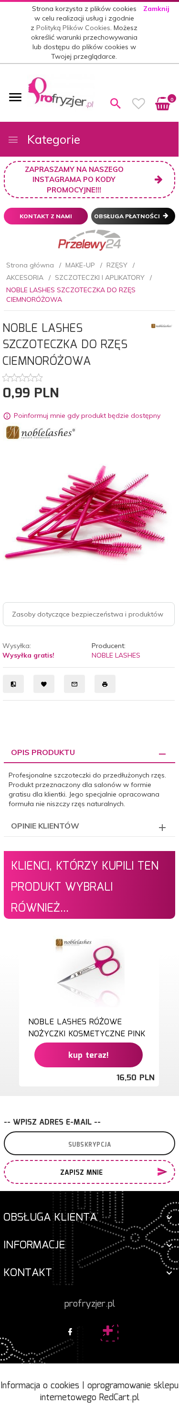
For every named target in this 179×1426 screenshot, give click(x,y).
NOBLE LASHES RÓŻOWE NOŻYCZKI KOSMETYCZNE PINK (86, 1028)
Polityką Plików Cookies (73, 27)
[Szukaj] (115, 104)
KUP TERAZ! (88, 1055)
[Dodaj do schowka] (150, 948)
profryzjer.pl (89, 1304)
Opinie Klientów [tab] (45, 825)
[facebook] (70, 1332)
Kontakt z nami (46, 216)
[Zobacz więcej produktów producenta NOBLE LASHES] (162, 325)
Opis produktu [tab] (43, 752)
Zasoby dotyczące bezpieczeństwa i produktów (87, 614)
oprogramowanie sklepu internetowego (109, 1392)
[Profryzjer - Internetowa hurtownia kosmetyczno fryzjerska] (61, 92)
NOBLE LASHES (116, 655)
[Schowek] (139, 104)
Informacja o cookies (39, 1386)
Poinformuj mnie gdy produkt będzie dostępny (87, 415)
